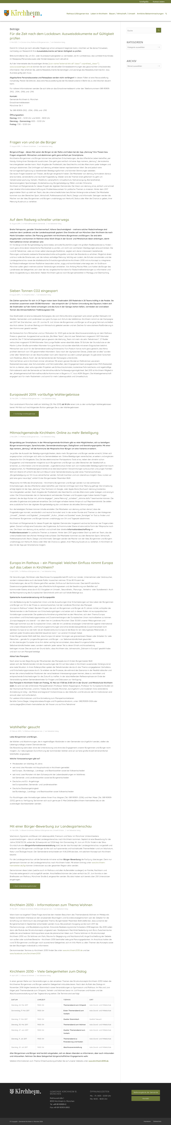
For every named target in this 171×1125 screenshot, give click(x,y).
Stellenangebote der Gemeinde (146, 1092)
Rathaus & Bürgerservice (40, 42)
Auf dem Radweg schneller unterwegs (39, 219)
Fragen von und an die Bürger (33, 142)
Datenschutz (157, 1121)
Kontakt (146, 1098)
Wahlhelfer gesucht (25, 727)
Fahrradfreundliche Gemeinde (34, 224)
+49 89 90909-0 (59, 1104)
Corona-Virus (25, 42)
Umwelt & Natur (29, 295)
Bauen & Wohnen (30, 146)
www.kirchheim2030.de (72, 950)
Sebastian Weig (59, 42)
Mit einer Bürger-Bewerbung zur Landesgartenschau (51, 826)
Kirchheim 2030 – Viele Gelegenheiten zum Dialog (48, 971)
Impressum (147, 1121)
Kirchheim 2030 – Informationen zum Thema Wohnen (51, 905)
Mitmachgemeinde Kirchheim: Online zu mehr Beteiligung (54, 432)
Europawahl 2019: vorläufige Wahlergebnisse (44, 394)
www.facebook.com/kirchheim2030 (25, 953)
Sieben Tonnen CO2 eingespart (34, 291)
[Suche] (165, 13)
